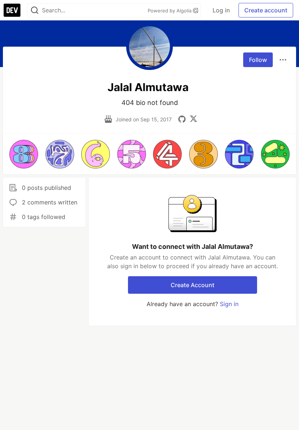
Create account (265, 10)
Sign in (229, 304)
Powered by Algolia (170, 10)
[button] (24, 154)
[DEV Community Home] (12, 10)
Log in (221, 10)
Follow (258, 59)
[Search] (34, 10)
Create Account (192, 285)
